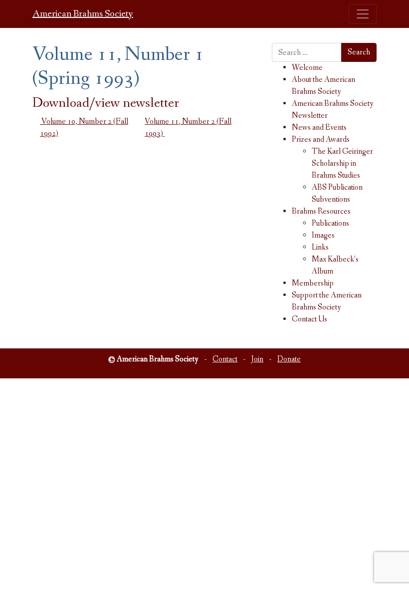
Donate (289, 359)
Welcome (307, 67)
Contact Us (309, 319)
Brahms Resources (321, 211)
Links (320, 247)
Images (323, 235)
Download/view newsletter (105, 103)
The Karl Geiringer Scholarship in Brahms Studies (342, 163)
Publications (330, 223)
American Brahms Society (82, 13)
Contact (224, 359)
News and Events (319, 127)
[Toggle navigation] (363, 14)
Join (257, 359)
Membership (313, 283)
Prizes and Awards (321, 139)
